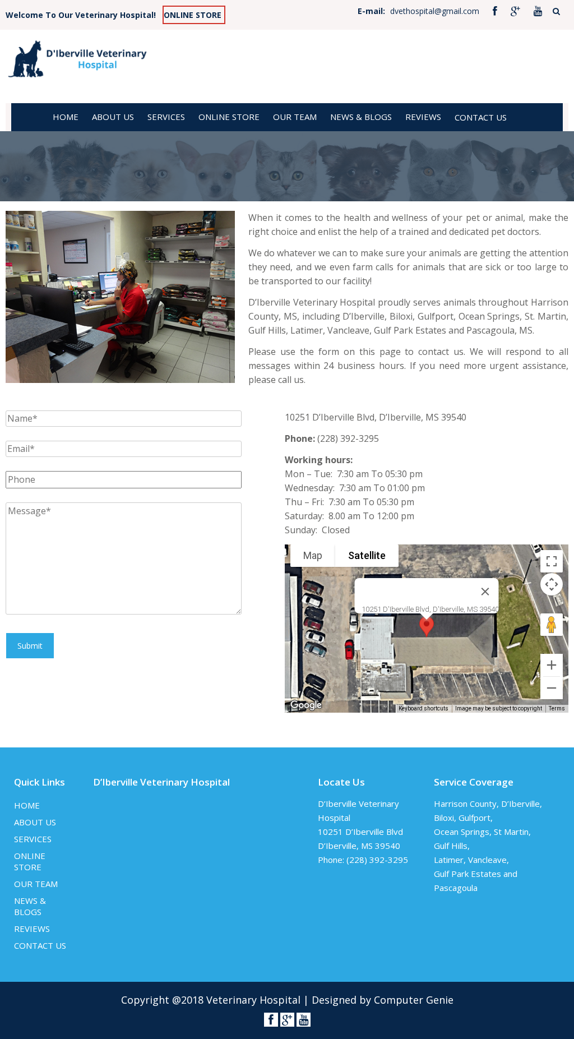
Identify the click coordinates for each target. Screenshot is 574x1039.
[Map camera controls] (551, 584)
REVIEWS (423, 116)
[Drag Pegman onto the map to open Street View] (551, 624)
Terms (557, 708)
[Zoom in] (551, 665)
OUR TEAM (295, 116)
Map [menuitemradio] (312, 555)
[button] (426, 630)
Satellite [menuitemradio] (367, 555)
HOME (65, 116)
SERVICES (166, 116)
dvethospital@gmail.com (434, 11)
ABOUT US (113, 116)
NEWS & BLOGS (361, 116)
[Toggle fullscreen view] (551, 561)
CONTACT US (481, 117)
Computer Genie (413, 999)
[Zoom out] (551, 688)
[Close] (484, 591)
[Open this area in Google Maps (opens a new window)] (306, 705)
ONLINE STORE (192, 15)
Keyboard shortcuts (423, 708)
